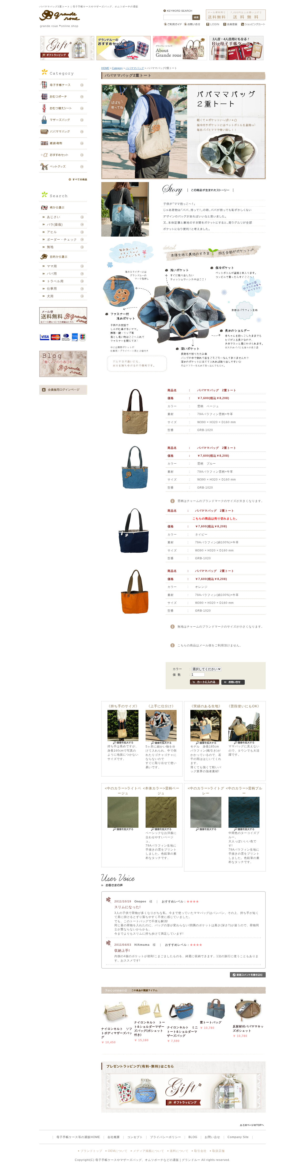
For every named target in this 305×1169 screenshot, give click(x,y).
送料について (179, 1150)
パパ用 (52, 273)
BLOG (192, 1137)
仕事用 (52, 288)
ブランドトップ (91, 1150)
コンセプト (135, 1137)
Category (117, 68)
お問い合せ (212, 1137)
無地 (50, 247)
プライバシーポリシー (165, 1137)
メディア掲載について (148, 1150)
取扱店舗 (218, 1150)
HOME (105, 68)
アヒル (52, 232)
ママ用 (52, 266)
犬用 (50, 296)
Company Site (238, 1137)
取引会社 (200, 1150)
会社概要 (113, 1137)
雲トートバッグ (211, 1022)
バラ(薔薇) (55, 224)
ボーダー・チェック (62, 239)
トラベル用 (55, 281)
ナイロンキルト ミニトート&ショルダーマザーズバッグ (182, 1031)
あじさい (53, 217)
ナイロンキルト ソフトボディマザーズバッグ (116, 1033)
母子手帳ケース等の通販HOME (78, 1137)
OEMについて (117, 1150)
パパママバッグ (135, 68)
